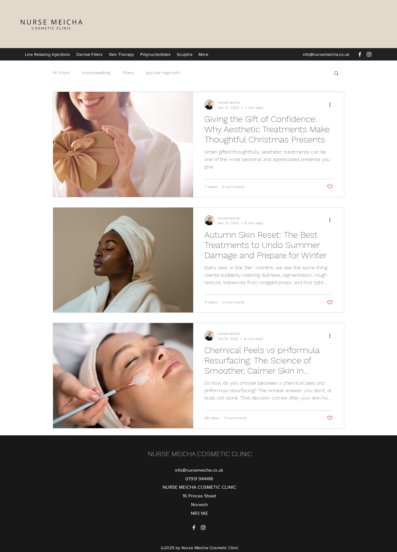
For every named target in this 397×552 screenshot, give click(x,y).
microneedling (96, 72)
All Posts (61, 72)
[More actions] (332, 104)
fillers (128, 72)
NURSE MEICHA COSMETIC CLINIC (200, 454)
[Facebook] (360, 54)
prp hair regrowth (163, 72)
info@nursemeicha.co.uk (326, 54)
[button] (336, 73)
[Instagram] (369, 54)
